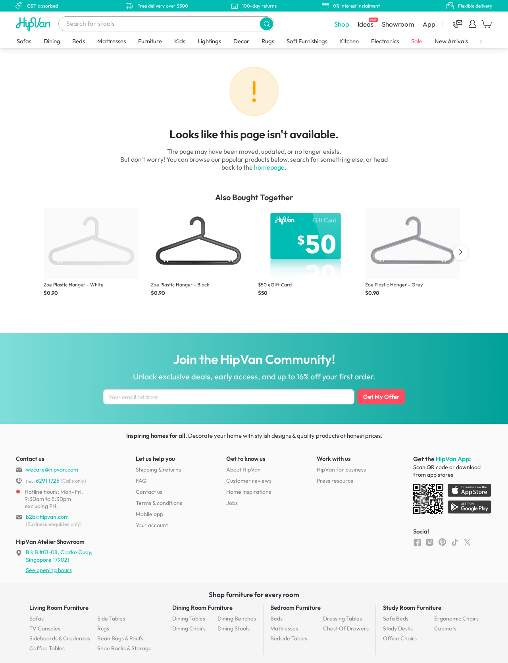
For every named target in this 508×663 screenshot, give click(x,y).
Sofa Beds (395, 618)
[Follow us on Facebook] (417, 541)
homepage (269, 167)
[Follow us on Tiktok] (454, 541)
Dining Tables (188, 618)
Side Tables (111, 618)
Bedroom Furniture (295, 607)
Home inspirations (248, 491)
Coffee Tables (47, 648)
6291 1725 (43, 480)
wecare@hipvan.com (52, 469)
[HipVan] (34, 24)
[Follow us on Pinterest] (442, 541)
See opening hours (49, 570)
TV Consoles (44, 628)
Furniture (150, 41)
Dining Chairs (189, 628)
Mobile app (149, 514)
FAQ (141, 480)
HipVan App (452, 459)
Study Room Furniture (412, 607)
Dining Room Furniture (202, 607)
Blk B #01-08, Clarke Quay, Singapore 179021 (59, 556)
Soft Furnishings (307, 41)
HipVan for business (341, 469)
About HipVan (243, 469)
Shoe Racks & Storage (124, 648)
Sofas (24, 41)
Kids (179, 41)
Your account (152, 525)
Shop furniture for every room (254, 594)
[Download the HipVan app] (453, 500)
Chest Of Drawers (346, 628)
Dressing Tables (342, 618)
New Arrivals (451, 41)
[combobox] (166, 23)
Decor (241, 41)
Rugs (268, 41)
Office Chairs (400, 638)
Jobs (232, 502)
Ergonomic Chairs (456, 618)
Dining (52, 41)
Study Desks (398, 628)
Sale (416, 41)
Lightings (209, 41)
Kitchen (349, 41)
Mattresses (111, 41)
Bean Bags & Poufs (120, 638)
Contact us (149, 491)
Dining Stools (233, 628)
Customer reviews (248, 480)
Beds (78, 41)
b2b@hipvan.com (47, 516)
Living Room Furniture (59, 607)
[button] (266, 23)
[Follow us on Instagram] (429, 541)
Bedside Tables (288, 638)
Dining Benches (236, 618)
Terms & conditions (159, 502)
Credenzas (59, 638)
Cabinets (445, 628)
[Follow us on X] (467, 541)
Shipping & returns (158, 469)
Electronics (385, 41)
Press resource (335, 480)
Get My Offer (381, 396)
